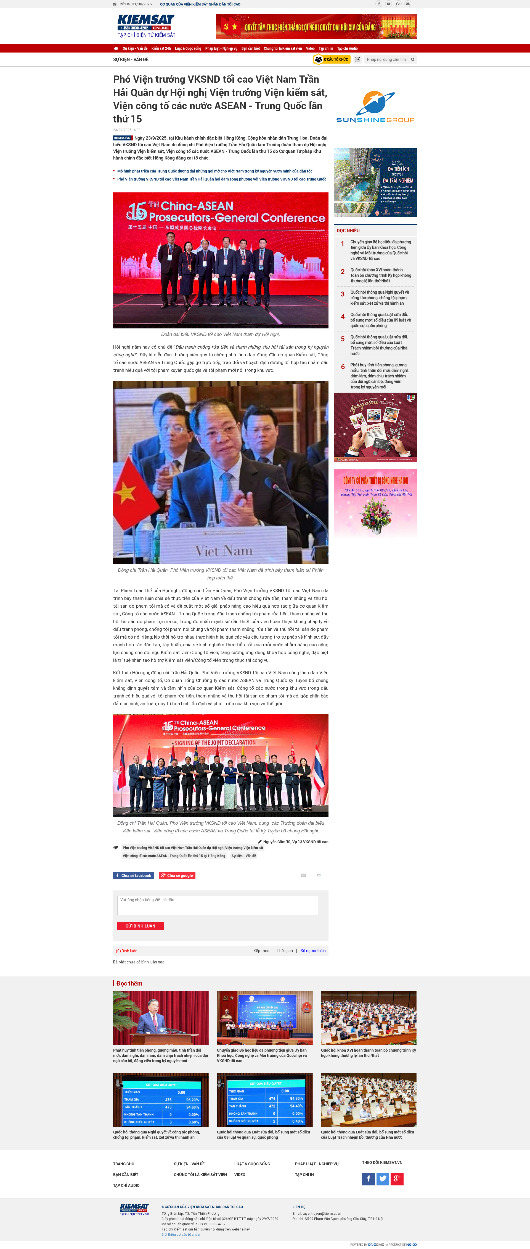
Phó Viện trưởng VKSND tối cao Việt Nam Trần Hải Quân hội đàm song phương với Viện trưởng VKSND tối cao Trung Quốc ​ (222, 179)
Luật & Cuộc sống (188, 48)
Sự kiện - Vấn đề (135, 48)
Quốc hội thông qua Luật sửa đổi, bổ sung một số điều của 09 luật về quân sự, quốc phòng (376, 320)
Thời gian (285, 950)
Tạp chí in (326, 48)
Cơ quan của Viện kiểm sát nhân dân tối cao (200, 4)
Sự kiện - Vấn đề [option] (131, 59)
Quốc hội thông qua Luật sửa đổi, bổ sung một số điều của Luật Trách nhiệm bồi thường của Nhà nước (374, 345)
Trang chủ (123, 1163)
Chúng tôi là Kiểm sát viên (283, 48)
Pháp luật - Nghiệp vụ (221, 48)
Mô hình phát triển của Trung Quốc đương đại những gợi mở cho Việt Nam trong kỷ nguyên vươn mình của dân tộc (214, 171)
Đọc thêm (129, 983)
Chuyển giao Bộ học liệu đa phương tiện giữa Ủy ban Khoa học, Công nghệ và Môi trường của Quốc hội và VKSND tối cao (376, 250)
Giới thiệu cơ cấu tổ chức (180, 1235)
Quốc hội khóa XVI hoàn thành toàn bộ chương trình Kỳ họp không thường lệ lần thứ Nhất (376, 275)
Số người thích (313, 950)
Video (310, 48)
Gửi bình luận (140, 926)
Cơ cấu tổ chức (335, 59)
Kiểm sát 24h (161, 48)
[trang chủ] (116, 48)
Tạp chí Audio (347, 48)
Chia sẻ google (180, 875)
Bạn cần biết (251, 48)
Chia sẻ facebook (136, 875)
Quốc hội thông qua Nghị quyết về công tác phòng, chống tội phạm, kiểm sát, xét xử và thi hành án (375, 297)
